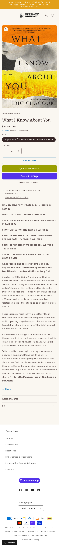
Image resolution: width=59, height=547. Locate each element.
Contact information (38, 535)
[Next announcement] (54, 5)
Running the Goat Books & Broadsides (28, 528)
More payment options (29, 183)
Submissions (11, 444)
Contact (9, 469)
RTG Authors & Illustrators (18, 457)
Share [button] (8, 389)
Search (9, 438)
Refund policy (18, 531)
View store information (16, 197)
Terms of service (48, 531)
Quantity (6, 145)
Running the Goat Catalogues (20, 463)
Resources (10, 450)
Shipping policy (20, 535)
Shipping (5, 130)
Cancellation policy (30, 540)
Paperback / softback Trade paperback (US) (29, 139)
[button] (5, 15)
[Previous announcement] (5, 5)
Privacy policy (33, 531)
